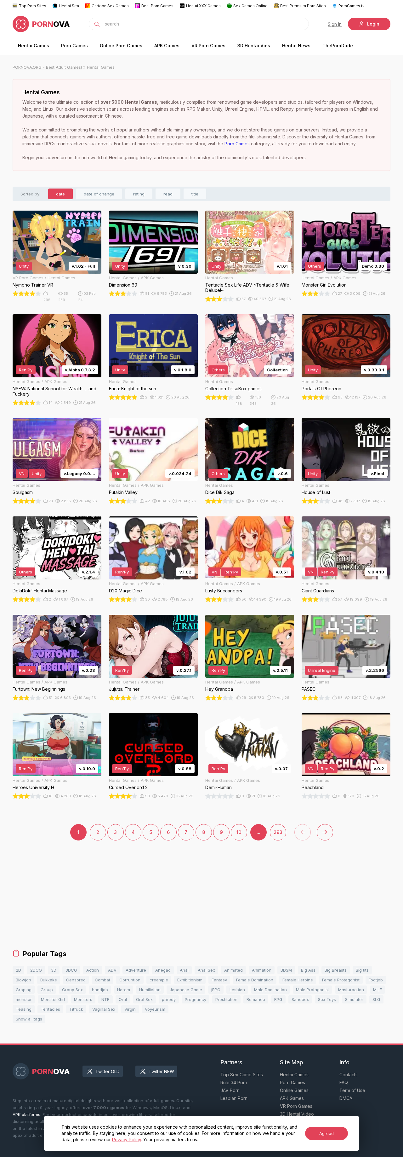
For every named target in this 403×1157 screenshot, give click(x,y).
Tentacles (50, 1009)
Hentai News (296, 45)
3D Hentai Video (297, 1114)
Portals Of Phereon (321, 388)
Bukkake (48, 979)
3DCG (71, 970)
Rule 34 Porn (233, 1082)
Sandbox (300, 999)
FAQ (343, 1082)
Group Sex (72, 989)
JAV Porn (230, 1090)
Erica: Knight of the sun (132, 388)
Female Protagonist (341, 979)
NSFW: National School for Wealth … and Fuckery (54, 391)
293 (278, 832)
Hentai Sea (69, 5)
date (60, 193)
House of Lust (316, 492)
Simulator (354, 999)
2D (18, 970)
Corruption (129, 979)
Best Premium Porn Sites (303, 5)
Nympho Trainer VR (33, 285)
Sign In (335, 24)
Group (47, 989)
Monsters (83, 999)
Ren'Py (25, 369)
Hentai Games (33, 45)
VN (22, 473)
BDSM (286, 970)
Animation (261, 970)
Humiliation (150, 989)
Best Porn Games (157, 5)
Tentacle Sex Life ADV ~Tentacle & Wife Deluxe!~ (247, 287)
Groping (23, 989)
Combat (102, 979)
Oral (123, 999)
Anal (184, 970)
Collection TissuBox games (233, 388)
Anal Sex (206, 970)
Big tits (362, 970)
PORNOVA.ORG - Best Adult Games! (47, 67)
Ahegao (163, 970)
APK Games (166, 45)
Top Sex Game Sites (241, 1074)
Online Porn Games (121, 45)
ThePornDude (337, 45)
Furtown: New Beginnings (39, 689)
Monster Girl (53, 999)
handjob (100, 989)
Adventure (136, 970)
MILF (377, 989)
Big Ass (308, 970)
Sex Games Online (250, 5)
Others (314, 266)
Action (92, 970)
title (194, 193)
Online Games (294, 1090)
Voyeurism (155, 1009)
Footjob (376, 979)
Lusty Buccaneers (223, 590)
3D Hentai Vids (253, 45)
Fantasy (219, 979)
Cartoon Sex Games (110, 5)
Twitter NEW (161, 1071)
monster (24, 999)
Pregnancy (195, 999)
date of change (99, 193)
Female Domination (254, 979)
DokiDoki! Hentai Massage (40, 590)
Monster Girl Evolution (324, 285)
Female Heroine (297, 979)
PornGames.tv (351, 5)
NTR (105, 999)
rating (139, 193)
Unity (24, 266)
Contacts (348, 1074)
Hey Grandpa (219, 689)
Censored (76, 979)
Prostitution (226, 999)
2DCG (36, 970)
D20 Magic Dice (125, 590)
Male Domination (270, 989)
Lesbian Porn (233, 1098)
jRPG (215, 989)
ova (51, 24)
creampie (159, 979)
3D (53, 970)
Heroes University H (33, 787)
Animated (233, 970)
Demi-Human (218, 787)
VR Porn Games (208, 45)
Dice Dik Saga (220, 492)
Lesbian (237, 989)
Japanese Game (186, 989)
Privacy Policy (126, 1139)
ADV (112, 970)
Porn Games (74, 45)
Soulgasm (23, 492)
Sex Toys (327, 999)
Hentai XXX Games (203, 5)
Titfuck (76, 1009)
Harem (123, 989)
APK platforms (26, 1114)
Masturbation (351, 989)
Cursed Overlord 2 (128, 787)
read (168, 193)
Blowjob (23, 979)
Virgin (130, 1009)
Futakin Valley (123, 492)
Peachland (313, 787)
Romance (256, 999)
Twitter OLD (107, 1071)
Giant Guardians (318, 590)
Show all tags (29, 1018)
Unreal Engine (321, 670)
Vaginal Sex (103, 1009)
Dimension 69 (123, 285)
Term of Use (352, 1090)
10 (238, 832)
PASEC (308, 689)
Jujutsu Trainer (124, 689)
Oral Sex (144, 999)
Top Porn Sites (32, 5)
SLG (376, 999)
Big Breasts (336, 970)
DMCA (345, 1098)
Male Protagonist (312, 989)
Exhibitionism (189, 979)
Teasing (23, 1009)
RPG (278, 999)
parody (169, 999)
